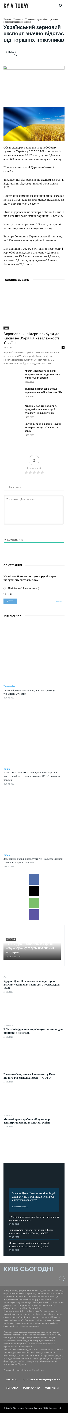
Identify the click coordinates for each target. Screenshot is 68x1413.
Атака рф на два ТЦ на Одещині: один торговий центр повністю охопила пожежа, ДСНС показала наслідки (31, 776)
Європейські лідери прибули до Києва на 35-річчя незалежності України (31, 338)
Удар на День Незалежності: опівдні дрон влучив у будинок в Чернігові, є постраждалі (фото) (31, 984)
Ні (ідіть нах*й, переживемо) (23, 588)
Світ (5, 977)
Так (10, 594)
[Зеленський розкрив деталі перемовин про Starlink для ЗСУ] (12, 393)
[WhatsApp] (34, 903)
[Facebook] (34, 879)
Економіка (8, 1025)
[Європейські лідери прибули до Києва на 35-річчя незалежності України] (34, 307)
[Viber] (34, 914)
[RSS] (62, 1278)
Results (58, 601)
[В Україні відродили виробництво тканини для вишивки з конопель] (34, 1053)
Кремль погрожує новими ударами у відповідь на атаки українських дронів (42, 374)
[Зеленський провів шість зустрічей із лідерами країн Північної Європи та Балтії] (34, 820)
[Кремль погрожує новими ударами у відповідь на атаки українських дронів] (12, 375)
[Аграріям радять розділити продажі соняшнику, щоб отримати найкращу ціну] (12, 410)
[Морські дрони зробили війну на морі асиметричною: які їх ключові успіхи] (34, 1143)
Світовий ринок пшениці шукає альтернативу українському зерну (43, 427)
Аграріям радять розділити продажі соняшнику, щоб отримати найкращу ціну (41, 409)
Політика (7, 1115)
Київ (5, 1070)
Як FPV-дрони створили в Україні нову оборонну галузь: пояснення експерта (30, 948)
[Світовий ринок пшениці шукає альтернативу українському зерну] (12, 428)
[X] (34, 891)
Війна (6, 769)
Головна (7, 19)
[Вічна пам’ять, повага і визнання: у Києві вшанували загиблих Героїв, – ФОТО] (34, 1098)
